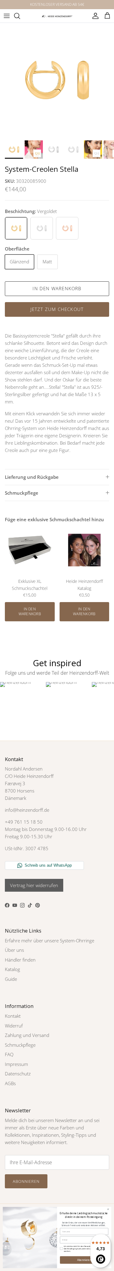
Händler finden (20, 960)
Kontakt (13, 1016)
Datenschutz (18, 1074)
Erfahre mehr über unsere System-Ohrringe (49, 940)
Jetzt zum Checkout (57, 309)
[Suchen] (20, 16)
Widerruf (14, 1026)
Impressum (16, 1064)
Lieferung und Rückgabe (32, 477)
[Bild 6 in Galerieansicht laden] (57, 80)
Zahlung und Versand (27, 1035)
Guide (11, 979)
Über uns (14, 950)
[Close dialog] (108, 1209)
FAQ (9, 1054)
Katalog (12, 969)
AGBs (10, 1083)
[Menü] (6, 16)
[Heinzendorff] (57, 16)
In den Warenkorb (57, 288)
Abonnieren (26, 1181)
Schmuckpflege (21, 493)
